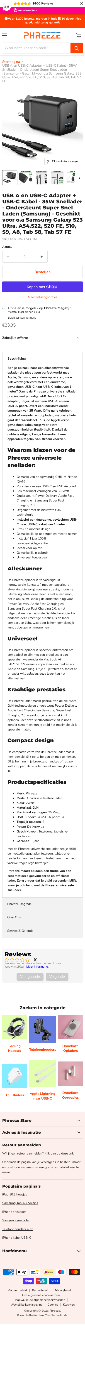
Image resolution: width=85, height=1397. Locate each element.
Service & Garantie (20, 931)
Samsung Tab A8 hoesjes (20, 1203)
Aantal (7, 247)
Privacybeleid (63, 1290)
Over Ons (14, 917)
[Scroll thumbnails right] (78, 178)
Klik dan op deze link (59, 1153)
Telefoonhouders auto (17, 1229)
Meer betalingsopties (42, 297)
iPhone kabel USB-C (16, 1238)
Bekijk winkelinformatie (22, 317)
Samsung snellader (15, 1220)
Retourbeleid (40, 1290)
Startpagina (11, 62)
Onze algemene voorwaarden (40, 1295)
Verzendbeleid (17, 1290)
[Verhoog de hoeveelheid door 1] (42, 257)
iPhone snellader (14, 1212)
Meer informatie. (37, 966)
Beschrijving (16, 358)
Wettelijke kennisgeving (27, 1305)
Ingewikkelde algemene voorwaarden (40, 1300)
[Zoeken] (76, 48)
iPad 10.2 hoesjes (14, 1194)
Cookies (53, 1305)
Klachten (69, 1305)
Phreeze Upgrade (19, 904)
